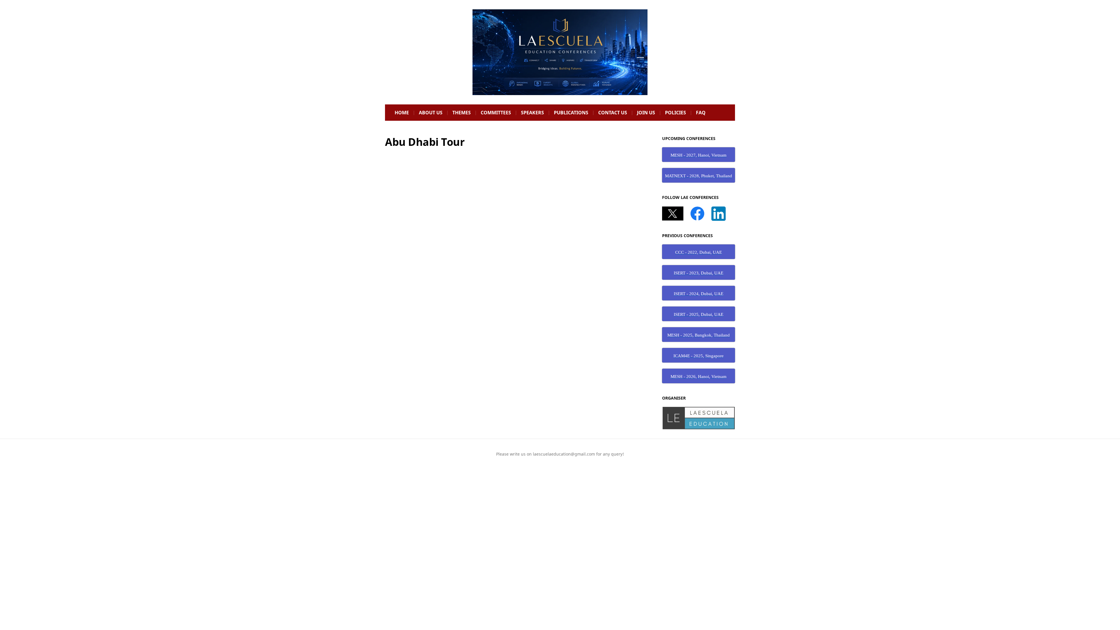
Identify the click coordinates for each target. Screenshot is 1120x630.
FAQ (701, 112)
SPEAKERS (532, 112)
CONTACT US (612, 112)
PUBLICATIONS (571, 112)
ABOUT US (430, 112)
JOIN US (646, 112)
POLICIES (675, 112)
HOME (402, 112)
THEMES (461, 112)
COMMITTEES (496, 112)
